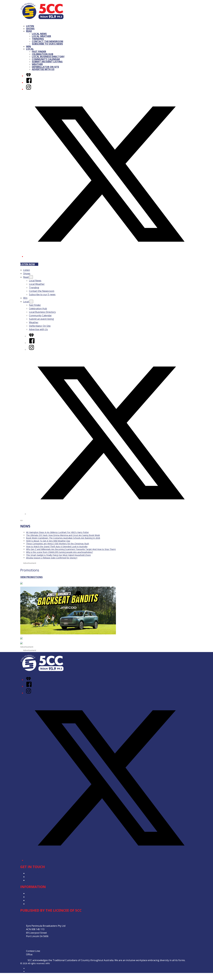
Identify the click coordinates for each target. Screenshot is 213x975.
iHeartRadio (31, 971)
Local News (39, 33)
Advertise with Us (43, 69)
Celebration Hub (42, 54)
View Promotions (31, 577)
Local (30, 49)
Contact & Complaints (38, 880)
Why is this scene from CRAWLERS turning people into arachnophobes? (59, 552)
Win (28, 46)
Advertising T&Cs (35, 900)
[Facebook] (29, 82)
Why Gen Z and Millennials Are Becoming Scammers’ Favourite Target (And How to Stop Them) (71, 549)
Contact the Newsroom (47, 41)
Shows (30, 28)
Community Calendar (46, 59)
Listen (30, 26)
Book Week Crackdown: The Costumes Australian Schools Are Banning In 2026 (63, 538)
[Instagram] (28, 89)
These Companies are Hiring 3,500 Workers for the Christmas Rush (57, 543)
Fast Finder (39, 51)
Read (29, 31)
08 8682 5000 (40, 954)
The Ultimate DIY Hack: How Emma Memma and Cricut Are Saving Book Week (63, 535)
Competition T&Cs (36, 896)
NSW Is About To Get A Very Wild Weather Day (48, 540)
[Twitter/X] (109, 256)
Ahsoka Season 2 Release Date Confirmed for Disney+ (52, 557)
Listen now (27, 264)
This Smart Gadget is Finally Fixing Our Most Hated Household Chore (58, 555)
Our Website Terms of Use (40, 903)
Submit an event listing (47, 61)
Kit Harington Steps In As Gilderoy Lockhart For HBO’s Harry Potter (57, 532)
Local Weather (41, 36)
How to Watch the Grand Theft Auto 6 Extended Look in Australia (56, 546)
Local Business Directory (48, 56)
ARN (28, 968)
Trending (38, 38)
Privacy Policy (33, 893)
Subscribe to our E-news (47, 43)
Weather (37, 64)
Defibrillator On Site (45, 66)
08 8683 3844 (48, 951)
